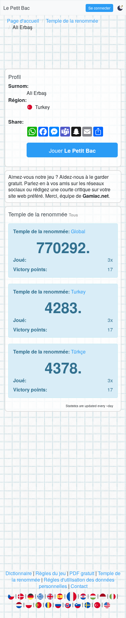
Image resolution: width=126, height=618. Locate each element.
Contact (79, 586)
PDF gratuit (81, 573)
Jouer (72, 150)
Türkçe (78, 351)
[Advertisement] (63, 48)
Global (78, 231)
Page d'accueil (23, 20)
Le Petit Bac (16, 7)
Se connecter (99, 7)
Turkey (78, 291)
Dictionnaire (19, 573)
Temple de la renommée (72, 20)
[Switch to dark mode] (120, 8)
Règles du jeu (50, 573)
